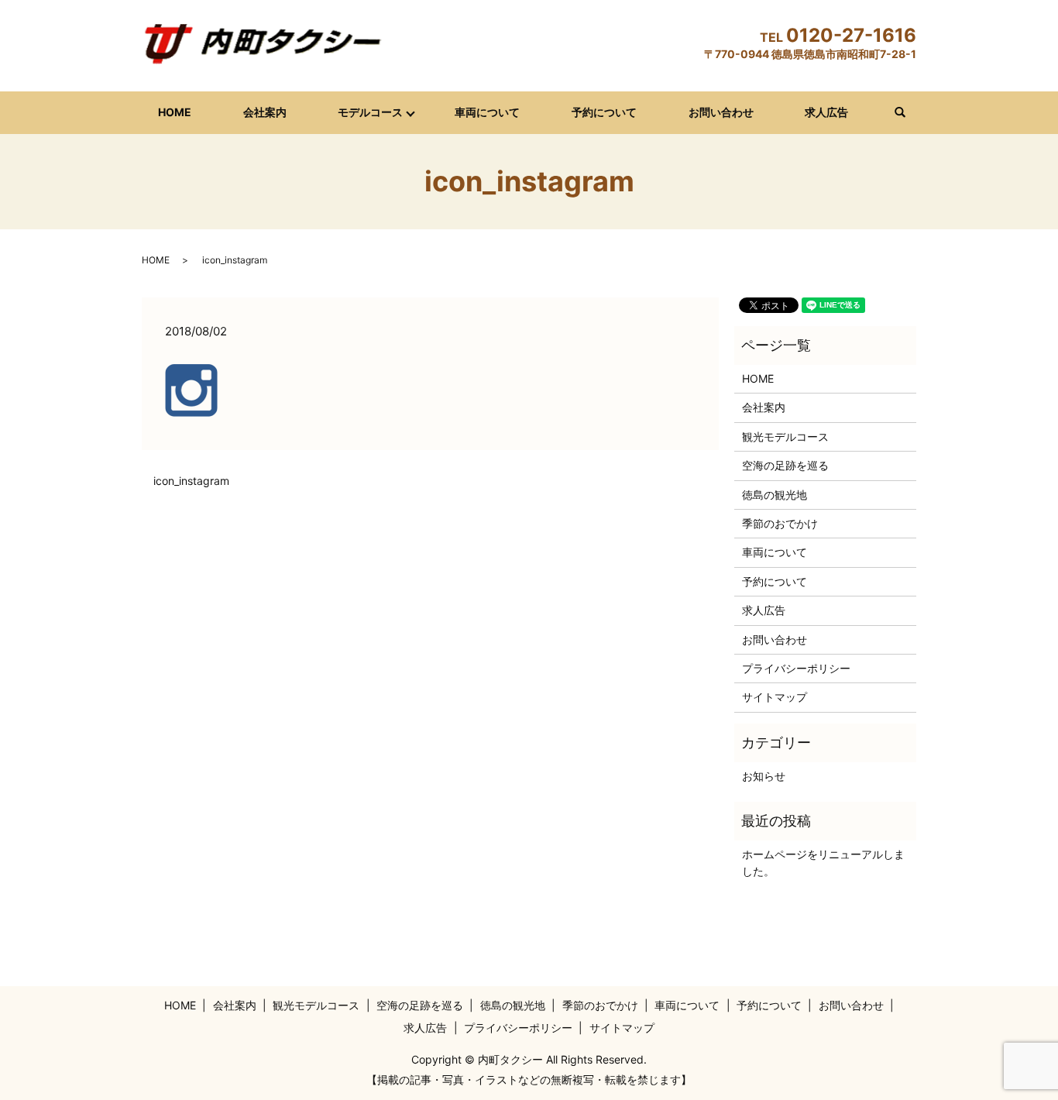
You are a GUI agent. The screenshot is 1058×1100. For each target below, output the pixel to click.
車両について (487, 112)
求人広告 (826, 112)
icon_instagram (191, 480)
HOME (174, 112)
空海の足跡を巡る (785, 465)
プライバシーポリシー (796, 668)
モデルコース (370, 112)
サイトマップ (774, 696)
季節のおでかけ (780, 523)
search (908, 112)
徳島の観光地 (774, 494)
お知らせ (763, 775)
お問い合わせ (721, 112)
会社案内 (265, 112)
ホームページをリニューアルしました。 (823, 862)
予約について (604, 112)
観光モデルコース (785, 436)
